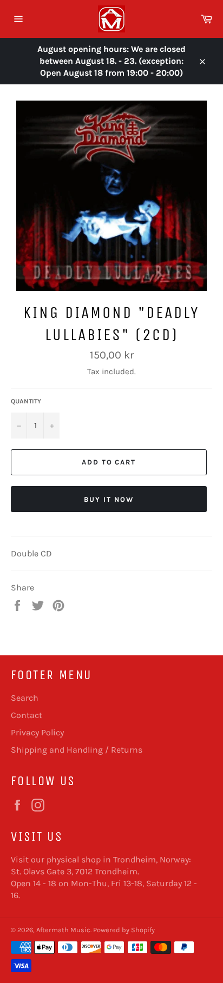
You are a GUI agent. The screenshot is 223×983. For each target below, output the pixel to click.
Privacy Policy (37, 732)
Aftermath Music (63, 930)
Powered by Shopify (124, 930)
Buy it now (109, 499)
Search (24, 698)
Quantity (26, 401)
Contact (26, 715)
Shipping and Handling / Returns (76, 750)
